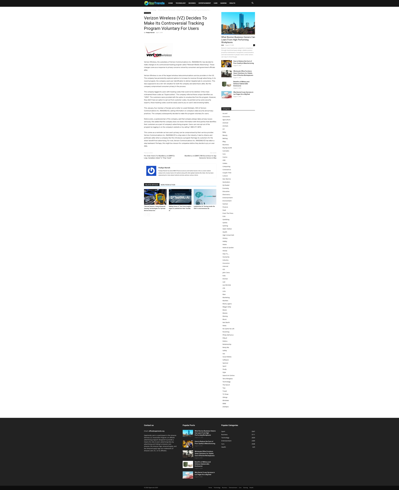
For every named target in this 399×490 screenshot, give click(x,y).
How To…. (226, 254)
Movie (225, 310)
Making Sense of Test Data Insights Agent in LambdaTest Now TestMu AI (180, 208)
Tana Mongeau (228, 379)
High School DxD (228, 235)
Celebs (225, 163)
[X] (151, 37)
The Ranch (226, 385)
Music (225, 319)
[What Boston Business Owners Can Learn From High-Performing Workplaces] (238, 23)
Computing (226, 166)
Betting (225, 138)
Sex (224, 354)
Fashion (225, 204)
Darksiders (226, 182)
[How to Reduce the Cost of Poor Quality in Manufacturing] (226, 63)
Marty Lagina (227, 304)
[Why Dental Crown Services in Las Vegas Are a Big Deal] (226, 94)
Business (192, 3)
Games (225, 223)
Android (225, 123)
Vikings (225, 397)
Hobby (225, 241)
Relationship (227, 344)
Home (170, 3)
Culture (225, 176)
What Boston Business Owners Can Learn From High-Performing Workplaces (238, 40)
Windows (226, 400)
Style (224, 372)
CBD (224, 160)
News (224, 326)
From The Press (228, 213)
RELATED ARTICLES (151, 185)
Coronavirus (227, 170)
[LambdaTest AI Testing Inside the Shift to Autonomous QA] (205, 197)
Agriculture (226, 120)
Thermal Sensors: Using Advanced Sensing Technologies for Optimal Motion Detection (154, 208)
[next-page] (148, 214)
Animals (225, 126)
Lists (224, 291)
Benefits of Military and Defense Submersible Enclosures (241, 84)
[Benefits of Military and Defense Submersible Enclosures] (226, 84)
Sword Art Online (229, 375)
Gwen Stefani (227, 229)
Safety (225, 350)
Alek (222, 45)
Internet (225, 266)
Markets (225, 301)
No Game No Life (228, 329)
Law (224, 282)
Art (224, 129)
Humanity (226, 257)
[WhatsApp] (160, 37)
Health (232, 3)
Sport (224, 366)
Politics (225, 341)
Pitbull (225, 338)
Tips (224, 388)
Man (224, 294)
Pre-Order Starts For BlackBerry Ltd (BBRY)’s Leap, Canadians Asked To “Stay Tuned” (159, 157)
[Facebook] (146, 37)
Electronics (226, 195)
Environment (227, 201)
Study (225, 369)
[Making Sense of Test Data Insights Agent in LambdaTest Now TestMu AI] (180, 197)
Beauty (225, 135)
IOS (224, 269)
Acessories (226, 117)
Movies (225, 313)
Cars (215, 3)
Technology (181, 3)
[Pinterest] (156, 37)
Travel (225, 391)
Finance (225, 207)
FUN (224, 216)
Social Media (227, 357)
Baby (224, 132)
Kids (224, 276)
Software (226, 360)
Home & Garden (228, 248)
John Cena (226, 272)
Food (224, 210)
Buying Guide (227, 148)
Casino (225, 157)
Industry (225, 260)
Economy (226, 188)
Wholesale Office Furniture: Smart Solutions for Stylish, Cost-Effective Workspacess (243, 73)
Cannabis (226, 151)
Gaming (223, 3)
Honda (225, 251)
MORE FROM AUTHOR (168, 185)
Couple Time (227, 173)
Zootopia (226, 407)
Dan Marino (227, 179)
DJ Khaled (226, 185)
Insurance (226, 263)
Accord (225, 113)
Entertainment (205, 3)
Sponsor (225, 363)
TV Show (225, 394)
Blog (224, 141)
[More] (165, 37)
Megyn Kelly (227, 307)
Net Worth (226, 322)
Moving (225, 316)
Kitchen (225, 279)
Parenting (226, 332)
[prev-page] (145, 214)
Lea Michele (227, 285)
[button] (252, 3)
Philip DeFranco (228, 335)
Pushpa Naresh (150, 32)
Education (226, 191)
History (225, 238)
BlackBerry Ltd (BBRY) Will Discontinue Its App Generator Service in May (200, 157)
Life (224, 288)
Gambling (226, 219)
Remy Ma (226, 347)
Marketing (226, 297)
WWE (224, 404)
